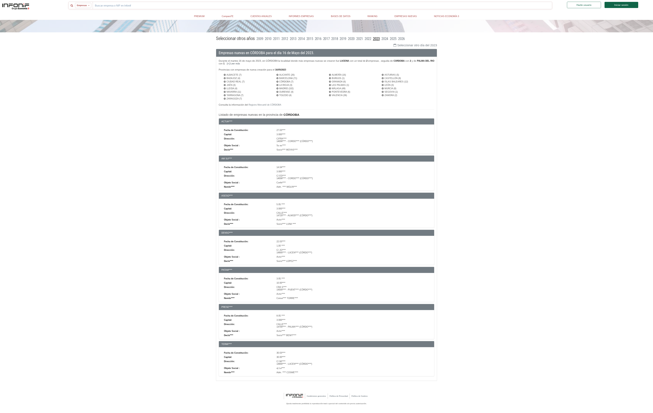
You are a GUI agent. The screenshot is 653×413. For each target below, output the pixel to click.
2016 (318, 39)
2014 (301, 39)
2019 (343, 39)
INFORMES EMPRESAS (301, 16)
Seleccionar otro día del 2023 (417, 45)
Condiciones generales (316, 396)
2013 (293, 39)
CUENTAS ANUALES (261, 16)
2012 (284, 39)
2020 (351, 39)
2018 (334, 39)
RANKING (372, 16)
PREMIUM (199, 16)
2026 (401, 39)
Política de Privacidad (339, 396)
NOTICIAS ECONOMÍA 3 (446, 16)
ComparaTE (227, 16)
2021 (359, 39)
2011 (276, 39)
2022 (368, 39)
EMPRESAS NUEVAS (406, 16)
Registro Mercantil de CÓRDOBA (265, 105)
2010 (268, 39)
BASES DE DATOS (340, 16)
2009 (259, 39)
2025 (393, 39)
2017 (326, 39)
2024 (384, 39)
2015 (309, 39)
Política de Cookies (359, 396)
